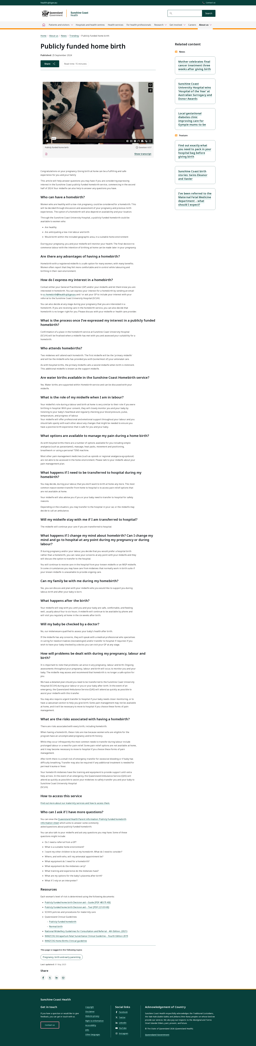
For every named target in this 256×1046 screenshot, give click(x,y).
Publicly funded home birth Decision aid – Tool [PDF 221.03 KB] (77, 907)
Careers (192, 24)
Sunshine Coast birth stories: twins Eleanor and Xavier (192, 175)
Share (47, 63)
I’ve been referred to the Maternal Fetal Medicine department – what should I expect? (195, 199)
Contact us (50, 1025)
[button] (98, 153)
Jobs (87, 1030)
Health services (115, 24)
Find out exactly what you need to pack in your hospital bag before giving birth (194, 151)
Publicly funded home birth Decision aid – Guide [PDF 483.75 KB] (78, 902)
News (64, 35)
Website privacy (92, 1016)
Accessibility (90, 1025)
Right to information (94, 1020)
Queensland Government (157, 1034)
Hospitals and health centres (90, 24)
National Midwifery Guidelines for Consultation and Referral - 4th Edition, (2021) (86, 931)
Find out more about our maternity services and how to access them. (75, 803)
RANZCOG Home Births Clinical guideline (66, 940)
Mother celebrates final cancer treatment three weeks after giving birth (194, 65)
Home (44, 35)
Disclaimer (90, 1011)
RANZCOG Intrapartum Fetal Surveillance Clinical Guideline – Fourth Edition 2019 (86, 936)
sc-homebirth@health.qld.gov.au (59, 294)
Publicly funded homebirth (62, 921)
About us (53, 35)
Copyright (89, 1007)
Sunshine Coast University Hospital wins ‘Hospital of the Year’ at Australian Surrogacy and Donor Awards (195, 91)
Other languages (92, 1034)
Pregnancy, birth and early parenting (61, 957)
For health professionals (139, 24)
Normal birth (56, 926)
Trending (74, 35)
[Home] (44, 24)
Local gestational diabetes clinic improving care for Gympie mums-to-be (192, 119)
